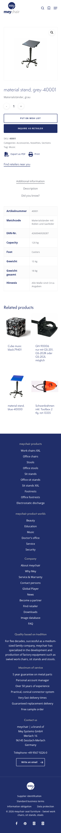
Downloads (30, 612)
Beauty (30, 520)
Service (30, 544)
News (30, 594)
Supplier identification (29, 796)
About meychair (30, 565)
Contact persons (30, 583)
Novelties (35, 142)
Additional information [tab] (30, 181)
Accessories (23, 142)
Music (12, 147)
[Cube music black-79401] (17, 326)
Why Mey (30, 571)
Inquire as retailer (30, 128)
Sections (46, 142)
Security (30, 549)
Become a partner (31, 600)
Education (30, 526)
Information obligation (19, 806)
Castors (36, 252)
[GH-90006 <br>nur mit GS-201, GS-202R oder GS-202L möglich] (44, 326)
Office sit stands (30, 479)
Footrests (30, 491)
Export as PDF (18, 154)
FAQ (30, 623)
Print (37, 154)
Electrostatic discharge (31, 503)
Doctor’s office (31, 538)
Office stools (30, 468)
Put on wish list (30, 118)
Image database (30, 618)
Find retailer (30, 606)
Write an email (29, 762)
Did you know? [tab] (30, 195)
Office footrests (30, 497)
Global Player (30, 588)
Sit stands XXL (30, 485)
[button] (55, 8)
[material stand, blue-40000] (17, 386)
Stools (30, 462)
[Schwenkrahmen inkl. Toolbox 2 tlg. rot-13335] (44, 386)
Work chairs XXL (30, 450)
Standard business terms (30, 801)
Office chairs (30, 456)
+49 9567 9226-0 (37, 752)
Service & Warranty (30, 577)
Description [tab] (30, 188)
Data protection (45, 806)
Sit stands (31, 474)
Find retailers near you (17, 164)
